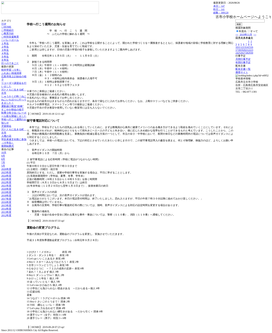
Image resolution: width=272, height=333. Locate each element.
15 (249, 47)
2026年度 (6, 169)
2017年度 (6, 199)
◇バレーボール (10, 40)
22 (249, 50)
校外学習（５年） (11, 70)
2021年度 (6, 185)
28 (247, 53)
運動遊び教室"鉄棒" (12, 106)
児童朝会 (6, 126)
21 (247, 50)
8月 (3, 159)
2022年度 (6, 182)
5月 (3, 165)
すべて (254, 31)
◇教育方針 (7, 33)
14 (247, 47)
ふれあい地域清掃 (11, 73)
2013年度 (6, 212)
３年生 (5, 50)
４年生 (5, 53)
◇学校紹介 (7, 30)
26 (242, 53)
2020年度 (6, 189)
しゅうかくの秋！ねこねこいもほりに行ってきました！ (13, 99)
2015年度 (6, 205)
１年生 (5, 43)
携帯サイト (241, 72)
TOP (3, 24)
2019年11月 (246, 34)
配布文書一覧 (243, 69)
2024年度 (6, 175)
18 (239, 50)
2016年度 (6, 202)
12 (242, 47)
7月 (3, 162)
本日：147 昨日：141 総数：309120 (220, 9)
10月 (3, 152)
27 (244, 53)
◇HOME (6, 27)
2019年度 (6, 192)
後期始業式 (7, 146)
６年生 (5, 60)
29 (249, 53)
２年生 (5, 46)
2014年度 (6, 208)
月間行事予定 (243, 59)
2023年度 (6, 179)
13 (244, 47)
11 (239, 47)
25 (239, 53)
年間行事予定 (243, 62)
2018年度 (6, 195)
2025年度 (6, 172)
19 (242, 50)
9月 (3, 156)
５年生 (5, 56)
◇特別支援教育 (10, 36)
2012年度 (6, 215)
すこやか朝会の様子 (12, 109)
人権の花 (6, 136)
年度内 (242, 31)
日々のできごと (10, 63)
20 (244, 50)
